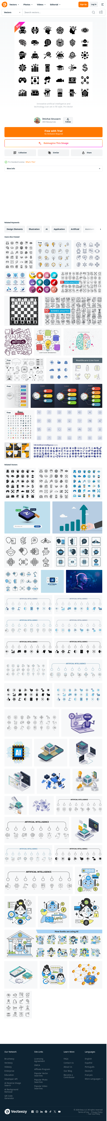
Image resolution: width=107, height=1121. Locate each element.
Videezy (8, 1066)
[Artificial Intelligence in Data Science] (86, 830)
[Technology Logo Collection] (15, 282)
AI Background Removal (11, 1090)
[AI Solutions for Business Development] (87, 781)
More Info (11, 168)
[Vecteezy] (4, 4)
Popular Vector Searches (40, 1076)
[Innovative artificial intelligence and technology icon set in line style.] (18, 254)
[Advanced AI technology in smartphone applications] (50, 752)
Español (86, 1062)
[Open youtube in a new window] (59, 1111)
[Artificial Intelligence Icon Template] (58, 370)
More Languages (91, 1079)
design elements (15, 229)
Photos (26, 4)
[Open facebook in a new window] (32, 1111)
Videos (40, 4)
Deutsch (86, 1071)
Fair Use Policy (92, 1113)
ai (47, 229)
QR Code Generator (9, 1097)
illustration (34, 229)
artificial (75, 229)
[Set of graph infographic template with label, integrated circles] (66, 396)
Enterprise (9, 1071)
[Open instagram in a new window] (37, 1111)
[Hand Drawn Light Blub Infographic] (47, 342)
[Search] (93, 12)
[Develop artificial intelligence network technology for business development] (86, 975)
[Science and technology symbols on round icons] (43, 282)
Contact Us (68, 1062)
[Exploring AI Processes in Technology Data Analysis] (20, 975)
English (86, 1058)
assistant (89, 229)
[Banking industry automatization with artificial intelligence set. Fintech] (53, 944)
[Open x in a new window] (55, 1111)
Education (9, 1075)
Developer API (11, 1079)
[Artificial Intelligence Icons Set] (88, 254)
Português (87, 1066)
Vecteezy (8, 1062)
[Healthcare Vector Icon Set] (87, 370)
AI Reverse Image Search (10, 1084)
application (59, 229)
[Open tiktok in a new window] (50, 1111)
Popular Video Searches (40, 1089)
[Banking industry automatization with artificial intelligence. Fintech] (88, 880)
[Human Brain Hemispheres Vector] (83, 342)
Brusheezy (9, 1058)
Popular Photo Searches (40, 1083)
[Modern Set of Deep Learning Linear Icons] (18, 1004)
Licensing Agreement (39, 1059)
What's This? (30, 162)
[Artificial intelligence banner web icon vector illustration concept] (28, 604)
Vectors (13, 4)
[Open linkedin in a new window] (41, 1111)
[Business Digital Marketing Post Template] (17, 450)
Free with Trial (53, 132)
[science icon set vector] (19, 425)
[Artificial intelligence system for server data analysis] (15, 805)
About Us (67, 1066)
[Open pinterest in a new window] (46, 1111)
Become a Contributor (68, 1076)
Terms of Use (81, 1112)
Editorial (54, 4)
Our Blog (67, 1071)
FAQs (65, 1058)
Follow (68, 122)
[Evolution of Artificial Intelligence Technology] (86, 752)
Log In (93, 4)
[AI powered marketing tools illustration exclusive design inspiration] (81, 723)
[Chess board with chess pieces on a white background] (23, 311)
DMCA (36, 1065)
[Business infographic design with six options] (16, 396)
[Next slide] (96, 229)
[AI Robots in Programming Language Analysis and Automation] (19, 781)
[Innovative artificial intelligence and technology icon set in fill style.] (20, 483)
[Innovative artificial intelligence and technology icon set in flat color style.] (86, 483)
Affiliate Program (38, 1070)
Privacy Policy (94, 1112)
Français (87, 1075)
